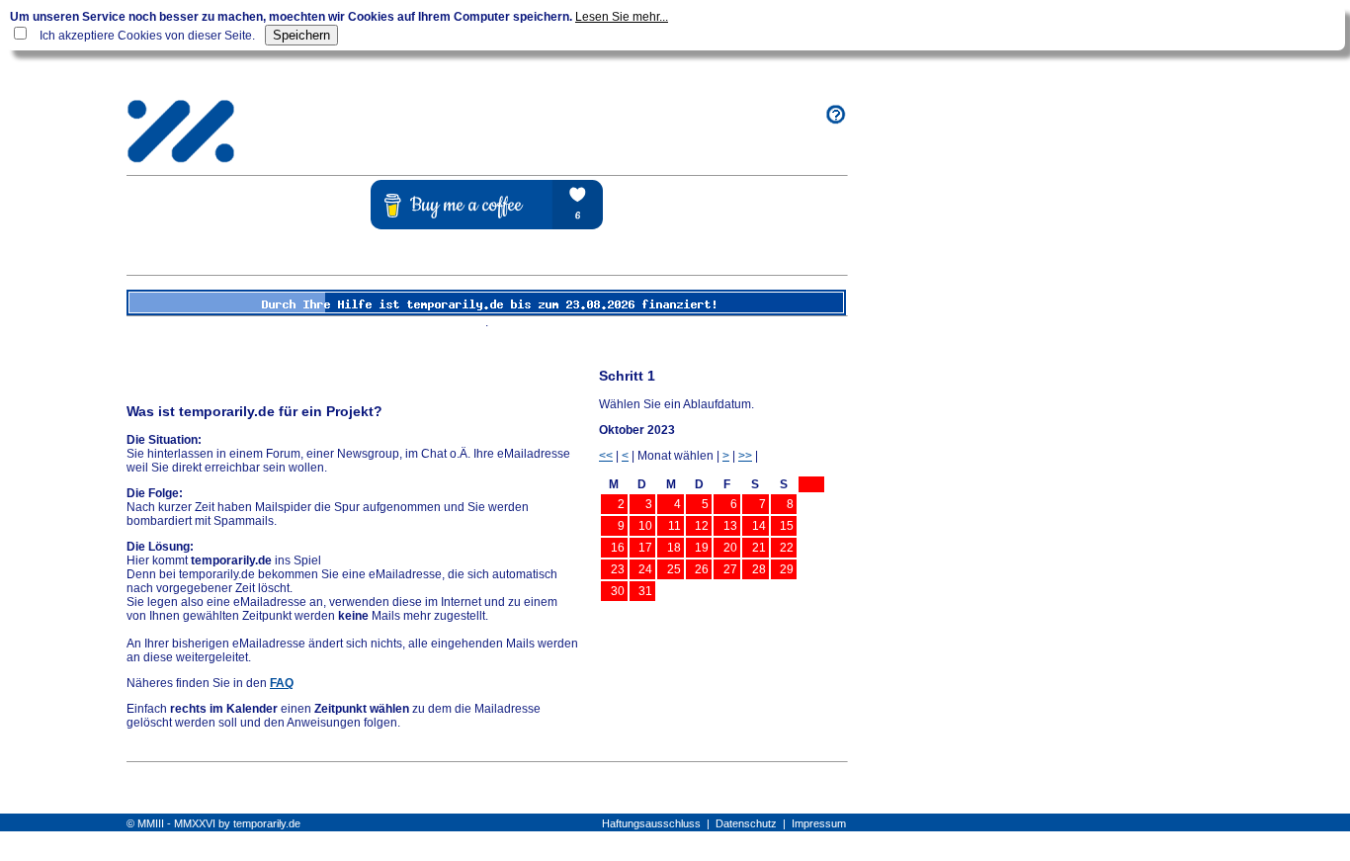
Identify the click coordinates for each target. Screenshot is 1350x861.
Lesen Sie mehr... (621, 17)
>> (745, 456)
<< (606, 456)
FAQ (282, 683)
